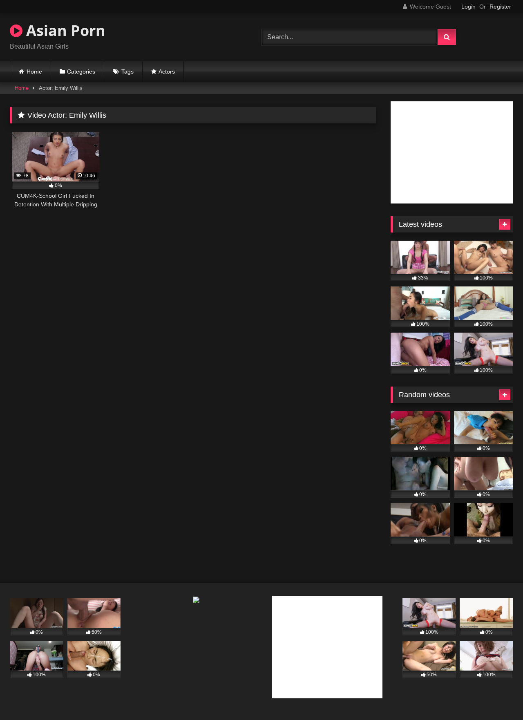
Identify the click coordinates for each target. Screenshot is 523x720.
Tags (127, 71)
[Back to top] (498, 696)
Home (34, 71)
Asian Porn (63, 30)
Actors (167, 71)
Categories (81, 71)
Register (500, 6)
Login (468, 6)
